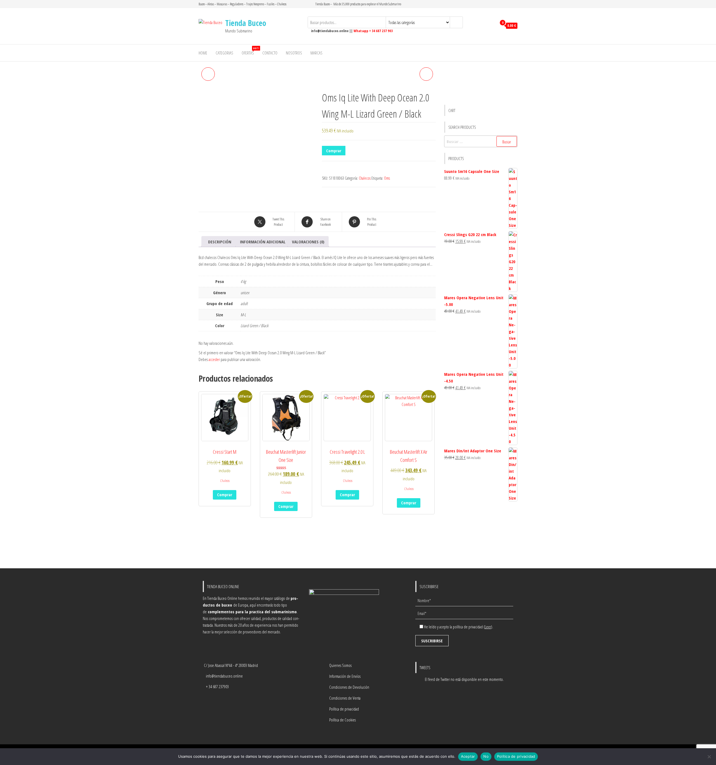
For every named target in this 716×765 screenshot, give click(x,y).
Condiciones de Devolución (349, 687)
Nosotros (294, 53)
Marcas (316, 53)
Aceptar (468, 756)
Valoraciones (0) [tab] (308, 241)
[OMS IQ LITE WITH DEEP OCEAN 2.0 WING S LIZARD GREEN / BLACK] (208, 74)
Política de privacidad (344, 709)
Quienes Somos (340, 665)
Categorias (224, 53)
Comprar (333, 150)
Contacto (269, 53)
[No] (709, 756)
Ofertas (250, 51)
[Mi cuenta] (491, 26)
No (486, 756)
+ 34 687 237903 (217, 686)
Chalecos (365, 178)
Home (203, 53)
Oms (387, 178)
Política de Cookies (342, 720)
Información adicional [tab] (263, 241)
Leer (488, 626)
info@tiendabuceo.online (224, 676)
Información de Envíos (345, 676)
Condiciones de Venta (345, 698)
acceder (214, 359)
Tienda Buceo (245, 23)
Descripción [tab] (219, 241)
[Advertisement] (481, 535)
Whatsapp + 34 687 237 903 (373, 30)
